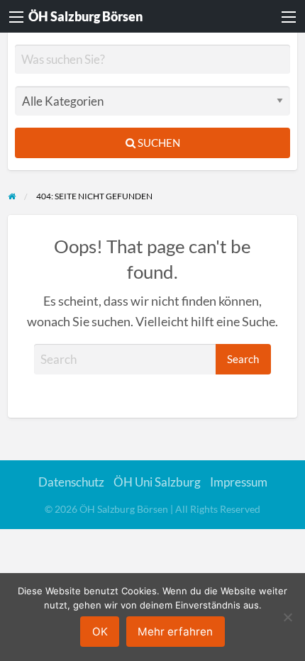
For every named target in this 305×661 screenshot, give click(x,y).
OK (100, 631)
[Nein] (287, 617)
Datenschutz (71, 481)
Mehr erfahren (175, 631)
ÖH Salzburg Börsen (85, 16)
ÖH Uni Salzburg (157, 481)
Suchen (157, 142)
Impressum (238, 481)
